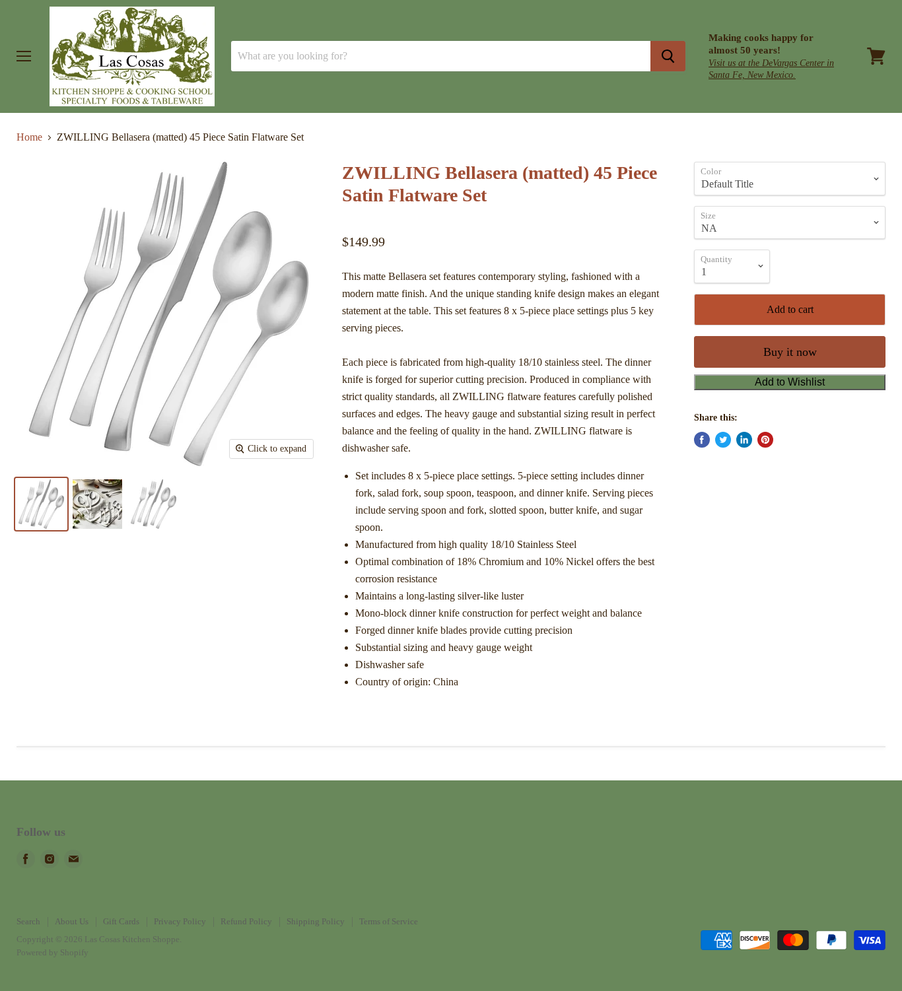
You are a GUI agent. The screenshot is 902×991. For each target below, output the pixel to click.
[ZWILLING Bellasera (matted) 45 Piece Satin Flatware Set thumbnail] (41, 504)
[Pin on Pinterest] (765, 440)
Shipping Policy (316, 921)
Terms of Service (388, 921)
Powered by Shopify (52, 952)
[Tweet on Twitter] (723, 440)
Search (28, 921)
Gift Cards (121, 921)
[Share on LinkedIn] (744, 440)
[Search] (667, 56)
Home (29, 137)
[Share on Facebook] (702, 440)
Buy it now (790, 352)
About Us (71, 921)
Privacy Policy (180, 921)
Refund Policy (246, 921)
